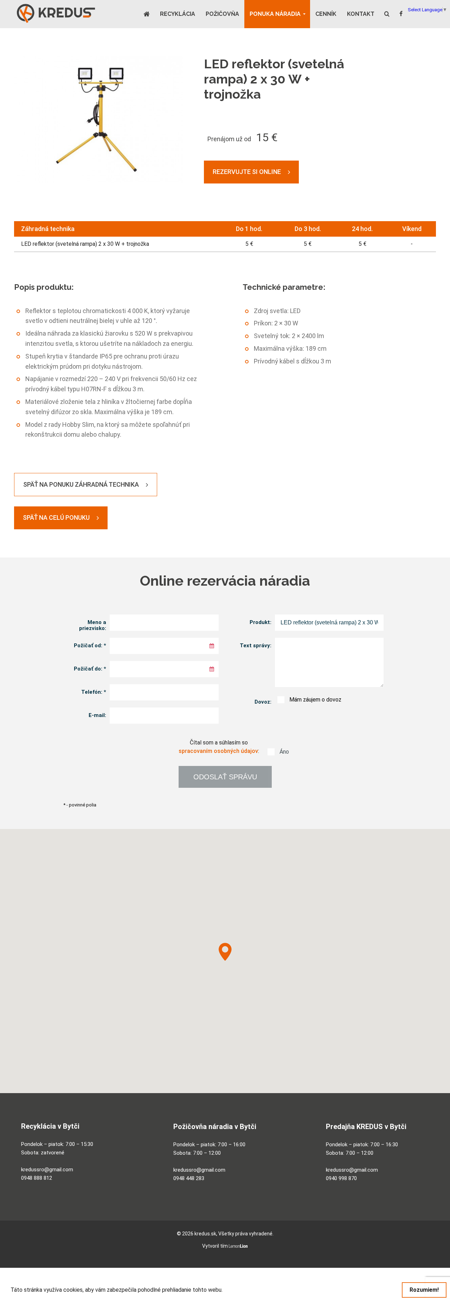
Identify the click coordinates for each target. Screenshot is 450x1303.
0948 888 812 (36, 1178)
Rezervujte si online (247, 171)
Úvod (149, 14)
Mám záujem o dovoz (309, 699)
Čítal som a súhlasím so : (225, 747)
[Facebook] (401, 14)
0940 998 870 (341, 1178)
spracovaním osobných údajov (218, 751)
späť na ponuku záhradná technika (81, 484)
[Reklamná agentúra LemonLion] (238, 1246)
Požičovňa (222, 14)
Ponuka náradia (275, 14)
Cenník (325, 14)
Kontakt (360, 14)
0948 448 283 (188, 1178)
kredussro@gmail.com (47, 1169)
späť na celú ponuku (56, 517)
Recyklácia (177, 14)
